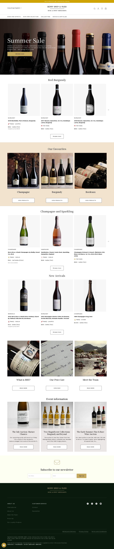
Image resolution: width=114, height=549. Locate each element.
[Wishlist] (102, 9)
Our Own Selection (31, 16)
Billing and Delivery (69, 531)
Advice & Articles (60, 16)
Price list (10, 518)
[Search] (94, 8)
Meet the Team (12, 515)
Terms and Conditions (99, 531)
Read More (23, 388)
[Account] (98, 8)
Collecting (45, 16)
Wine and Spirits (14, 16)
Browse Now (19, 54)
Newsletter (36, 511)
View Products (23, 200)
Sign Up (81, 476)
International (11, 507)
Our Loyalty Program (14, 522)
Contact (35, 507)
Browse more (57, 136)
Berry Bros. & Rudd (57, 7)
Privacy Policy (83, 531)
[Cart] (105, 9)
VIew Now (57, 388)
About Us (10, 511)
